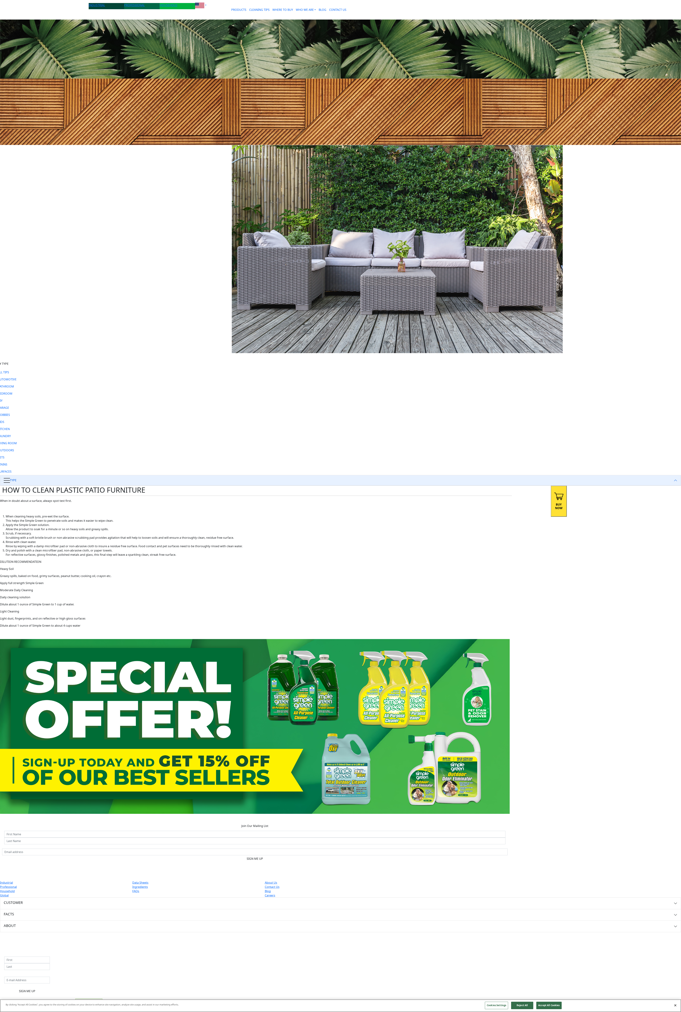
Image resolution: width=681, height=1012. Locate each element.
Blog (268, 891)
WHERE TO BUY (282, 10)
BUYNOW (558, 506)
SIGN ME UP (255, 859)
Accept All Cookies (549, 1005)
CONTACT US (337, 10)
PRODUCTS (238, 10)
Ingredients (140, 887)
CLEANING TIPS (259, 10)
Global (4, 895)
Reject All (522, 1005)
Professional (8, 887)
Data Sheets (140, 883)
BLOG (322, 10)
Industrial (6, 883)
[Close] (675, 1005)
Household (7, 891)
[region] (340, 1005)
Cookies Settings (496, 1005)
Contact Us (272, 887)
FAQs (135, 891)
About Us (271, 883)
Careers (270, 895)
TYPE (13, 480)
